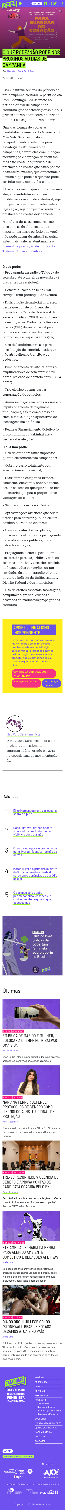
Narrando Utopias (47, 1407)
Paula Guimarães (10, 1050)
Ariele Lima (7, 1262)
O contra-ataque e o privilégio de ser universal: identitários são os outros (35, 851)
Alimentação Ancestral (49, 1410)
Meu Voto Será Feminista (20, 71)
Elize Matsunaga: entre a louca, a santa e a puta (35, 812)
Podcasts (40, 1400)
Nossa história (43, 1432)
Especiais (40, 1391)
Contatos (40, 1441)
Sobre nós (40, 1418)
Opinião (6, 1031)
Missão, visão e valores (48, 1423)
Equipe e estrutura (46, 1427)
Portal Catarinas (10, 1121)
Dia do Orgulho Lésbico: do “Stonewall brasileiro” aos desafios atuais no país (26, 1326)
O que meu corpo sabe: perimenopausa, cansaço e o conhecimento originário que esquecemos (32, 897)
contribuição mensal (51, 683)
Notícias (7, 1097)
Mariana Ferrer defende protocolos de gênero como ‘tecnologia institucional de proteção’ (28, 1109)
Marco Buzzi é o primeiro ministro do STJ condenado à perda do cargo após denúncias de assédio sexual (35, 874)
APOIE (7, 1451)
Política (18, 1097)
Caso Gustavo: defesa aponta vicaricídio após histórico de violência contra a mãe (32, 831)
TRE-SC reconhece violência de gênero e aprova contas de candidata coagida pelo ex (30, 1182)
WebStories (41, 1395)
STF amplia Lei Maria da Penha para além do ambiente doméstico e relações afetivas (30, 1252)
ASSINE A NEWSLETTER (18, 1456)
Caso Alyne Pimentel (48, 1414)
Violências (17, 1031)
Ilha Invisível (44, 1403)
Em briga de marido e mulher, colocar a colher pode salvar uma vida (29, 1040)
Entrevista (41, 1382)
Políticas (40, 1436)
